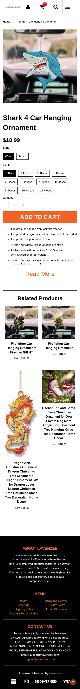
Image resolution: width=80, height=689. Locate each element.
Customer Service (56, 600)
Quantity (8, 197)
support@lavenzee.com (40, 659)
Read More (40, 274)
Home (6, 21)
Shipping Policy (23, 609)
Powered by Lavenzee (47, 673)
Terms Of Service (56, 609)
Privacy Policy (56, 604)
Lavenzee (25, 673)
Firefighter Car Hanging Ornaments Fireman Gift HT (21, 348)
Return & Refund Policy (24, 613)
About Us (23, 604)
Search (23, 600)
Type (6, 164)
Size (6, 147)
